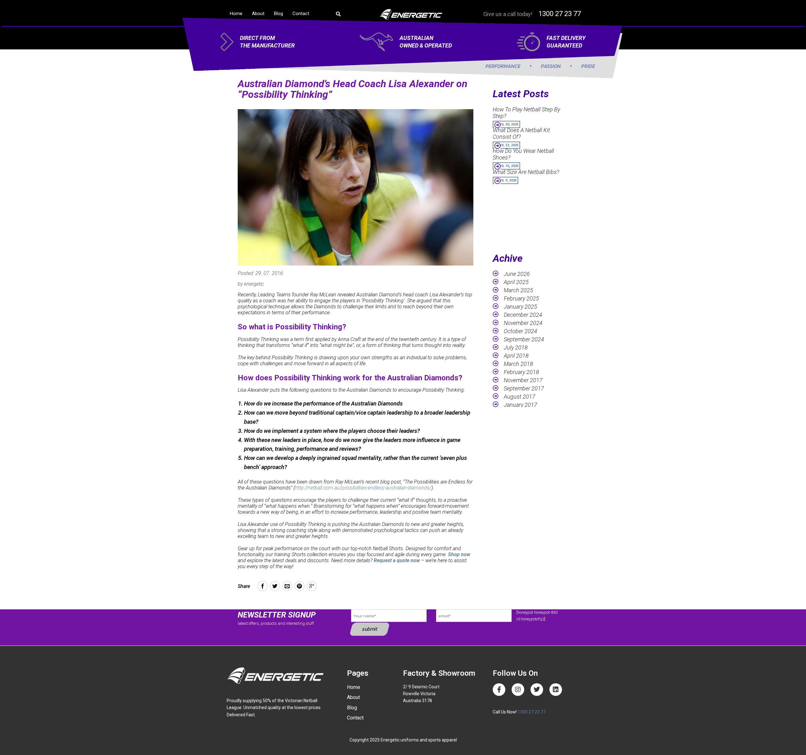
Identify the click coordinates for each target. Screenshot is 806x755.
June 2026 (517, 274)
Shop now (459, 554)
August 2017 (519, 396)
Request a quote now (397, 560)
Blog (278, 13)
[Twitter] (537, 689)
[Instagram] (518, 689)
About (258, 13)
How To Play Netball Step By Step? (526, 112)
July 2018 (516, 347)
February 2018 (521, 372)
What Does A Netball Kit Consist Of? (521, 133)
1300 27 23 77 (559, 14)
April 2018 (516, 355)
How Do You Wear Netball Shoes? (523, 154)
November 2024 (523, 323)
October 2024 (520, 331)
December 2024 (523, 314)
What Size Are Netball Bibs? (526, 172)
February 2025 (521, 298)
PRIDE (588, 66)
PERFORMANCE (502, 66)
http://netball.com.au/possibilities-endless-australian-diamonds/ (363, 488)
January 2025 (520, 306)
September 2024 (524, 339)
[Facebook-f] (499, 689)
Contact (300, 13)
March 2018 (518, 364)
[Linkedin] (555, 689)
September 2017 (524, 388)
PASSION (551, 66)
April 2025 (516, 282)
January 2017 (520, 404)
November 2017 (523, 380)
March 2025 (518, 290)
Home (236, 13)
